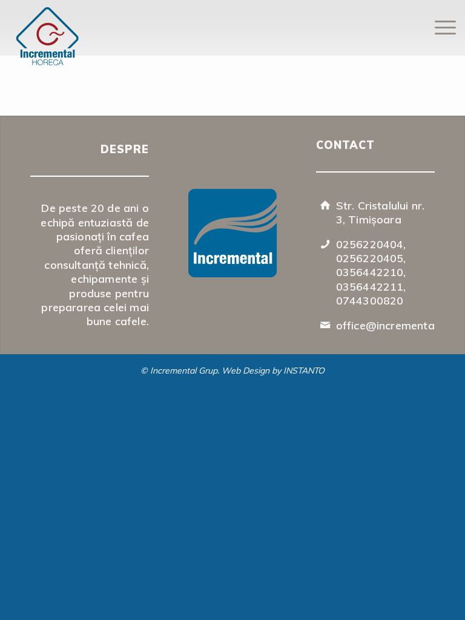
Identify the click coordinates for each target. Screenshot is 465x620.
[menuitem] (439, 27)
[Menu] (439, 27)
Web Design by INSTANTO (273, 370)
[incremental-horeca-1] (112, 38)
